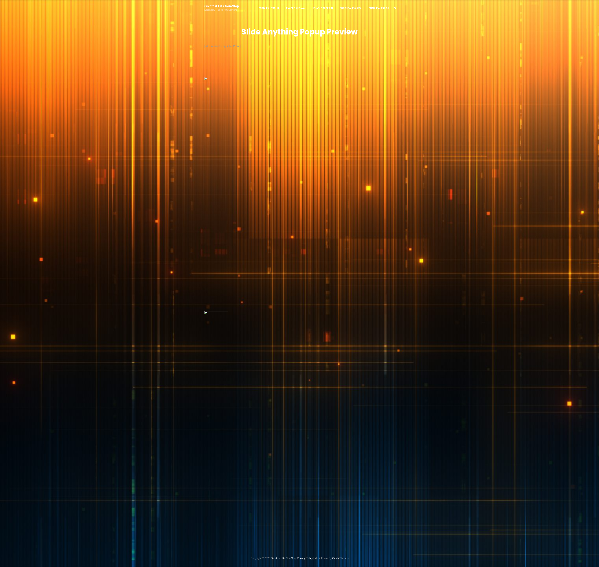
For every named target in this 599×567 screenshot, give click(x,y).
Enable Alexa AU (296, 8)
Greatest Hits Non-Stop (221, 6)
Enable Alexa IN (323, 8)
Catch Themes (340, 558)
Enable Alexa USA (351, 8)
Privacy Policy (305, 558)
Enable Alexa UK (269, 8)
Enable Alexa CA (379, 8)
